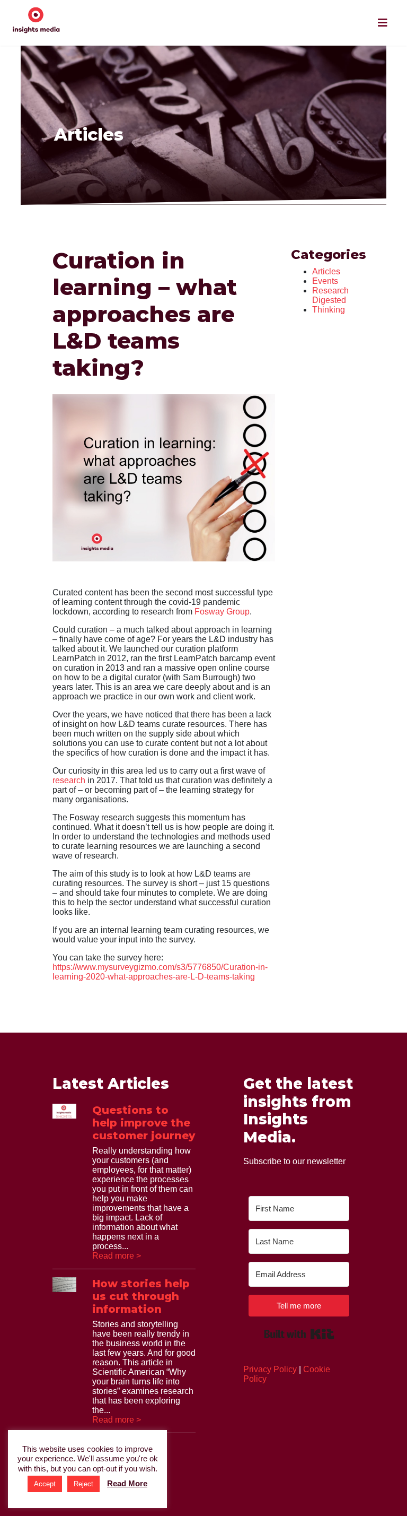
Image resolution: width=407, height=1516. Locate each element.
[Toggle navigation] (382, 23)
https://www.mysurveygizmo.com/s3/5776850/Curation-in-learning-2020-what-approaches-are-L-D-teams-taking (160, 972)
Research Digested (330, 295)
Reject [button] (83, 1484)
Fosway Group (222, 611)
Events (325, 280)
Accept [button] (45, 1484)
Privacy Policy (270, 1369)
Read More (127, 1483)
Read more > (116, 1255)
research (68, 780)
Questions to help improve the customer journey (143, 1123)
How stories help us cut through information (141, 1296)
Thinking (328, 309)
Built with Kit (299, 1334)
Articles (326, 271)
